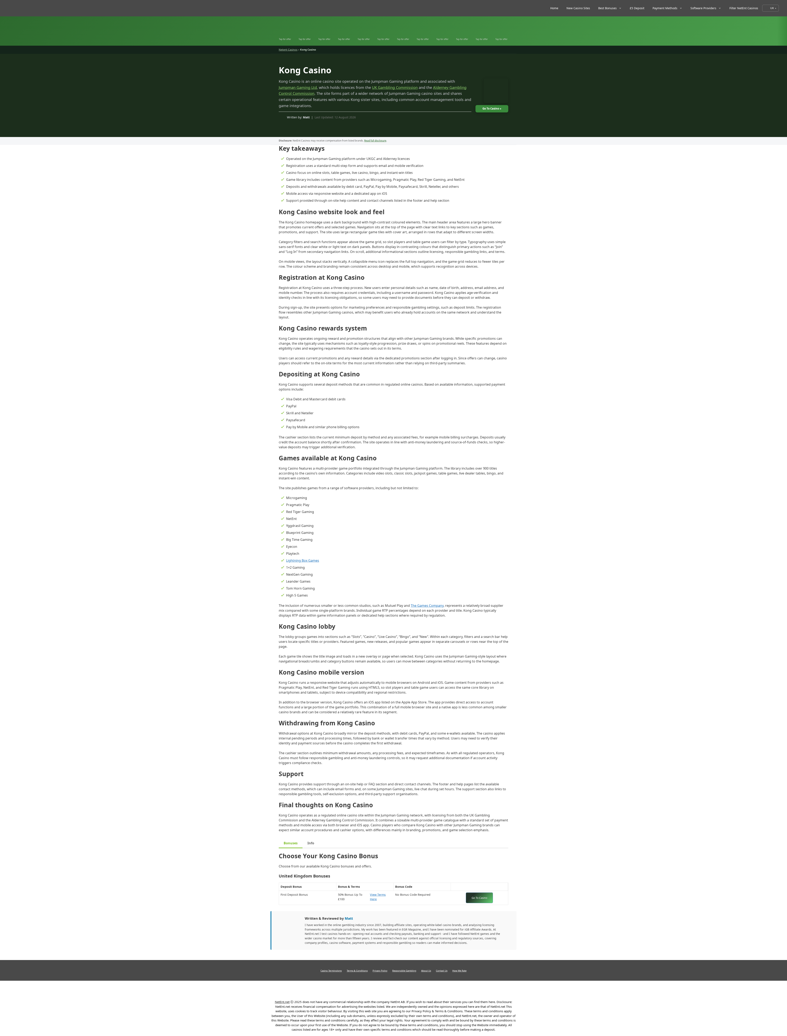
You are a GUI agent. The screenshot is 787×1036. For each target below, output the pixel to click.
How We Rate (459, 970)
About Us (426, 970)
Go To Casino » (491, 108)
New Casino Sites (578, 8)
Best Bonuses (607, 8)
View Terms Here (380, 896)
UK (772, 8)
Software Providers (703, 8)
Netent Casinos (288, 49)
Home (554, 8)
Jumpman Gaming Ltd (298, 87)
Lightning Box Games (302, 560)
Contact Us (441, 970)
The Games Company (427, 605)
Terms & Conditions (357, 970)
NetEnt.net (282, 1002)
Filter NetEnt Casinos (743, 8)
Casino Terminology (331, 970)
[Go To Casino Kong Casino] (494, 91)
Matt (306, 117)
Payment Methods (665, 8)
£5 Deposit (637, 8)
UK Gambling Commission (395, 87)
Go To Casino (479, 898)
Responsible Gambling (404, 970)
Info (310, 843)
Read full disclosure (375, 140)
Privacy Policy (380, 970)
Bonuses (291, 843)
